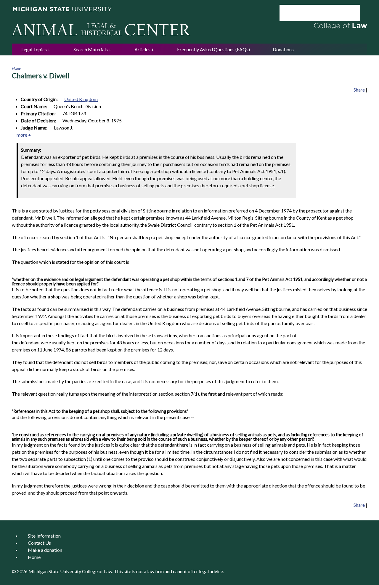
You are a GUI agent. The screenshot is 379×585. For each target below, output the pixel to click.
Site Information (44, 535)
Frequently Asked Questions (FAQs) (213, 49)
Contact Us (39, 543)
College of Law (97, 571)
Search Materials (90, 49)
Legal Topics (34, 49)
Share (359, 89)
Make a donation (45, 550)
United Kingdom (81, 99)
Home (16, 68)
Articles (142, 49)
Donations (283, 49)
